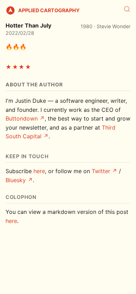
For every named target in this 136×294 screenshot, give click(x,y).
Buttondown (22, 118)
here (39, 171)
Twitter (101, 171)
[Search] (126, 9)
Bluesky (16, 180)
